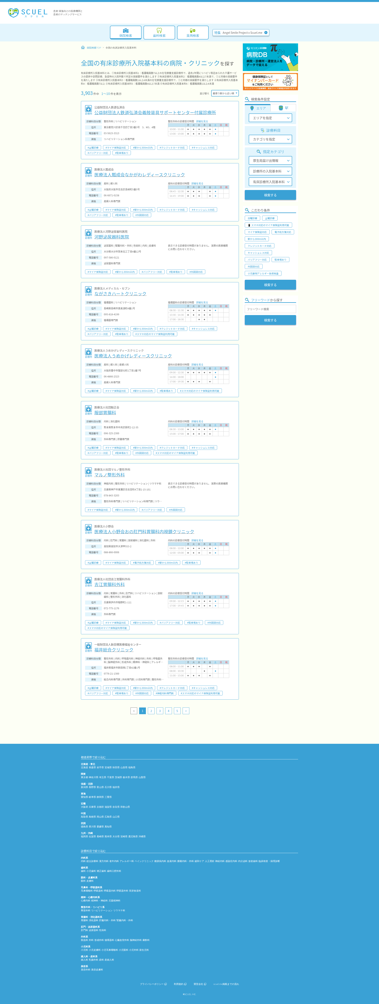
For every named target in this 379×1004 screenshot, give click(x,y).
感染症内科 (231, 861)
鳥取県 (84, 817)
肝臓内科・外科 (107, 920)
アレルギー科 (127, 861)
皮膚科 (90, 881)
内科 (83, 861)
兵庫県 (92, 807)
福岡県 (84, 836)
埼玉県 (102, 777)
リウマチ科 (119, 910)
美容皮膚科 (97, 969)
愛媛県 (100, 826)
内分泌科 (243, 861)
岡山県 (100, 817)
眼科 (83, 881)
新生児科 (144, 950)
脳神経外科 (136, 940)
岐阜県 (92, 797)
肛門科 (84, 930)
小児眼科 (123, 950)
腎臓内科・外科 (124, 920)
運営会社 (198, 984)
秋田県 (116, 767)
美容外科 (85, 969)
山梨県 (142, 777)
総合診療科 (92, 861)
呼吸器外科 (122, 891)
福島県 (131, 767)
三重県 (108, 797)
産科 (101, 960)
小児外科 (134, 950)
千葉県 (110, 777)
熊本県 (108, 836)
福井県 (116, 787)
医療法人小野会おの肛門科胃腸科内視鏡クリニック (144, 531)
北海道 (84, 767)
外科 (91, 940)
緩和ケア (199, 861)
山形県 (124, 767)
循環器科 (109, 940)
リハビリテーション (102, 910)
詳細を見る (202, 121)
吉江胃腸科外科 (109, 584)
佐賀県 (92, 836)
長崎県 (100, 836)
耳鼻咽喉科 (87, 891)
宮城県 (108, 767)
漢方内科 (104, 861)
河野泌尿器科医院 (111, 236)
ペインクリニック (144, 861)
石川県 (108, 787)
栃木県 (126, 777)
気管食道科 (135, 891)
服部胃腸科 (105, 412)
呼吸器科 (98, 891)
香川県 (92, 826)
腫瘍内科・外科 (185, 861)
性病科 (102, 930)
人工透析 (209, 861)
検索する (270, 195)
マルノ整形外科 (109, 474)
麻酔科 (146, 940)
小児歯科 (91, 871)
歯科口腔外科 (114, 871)
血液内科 (171, 861)
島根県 (92, 817)
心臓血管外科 (122, 940)
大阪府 (84, 807)
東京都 (84, 777)
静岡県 (100, 797)
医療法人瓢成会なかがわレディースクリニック (139, 174)
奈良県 (116, 807)
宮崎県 (124, 836)
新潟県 (84, 787)
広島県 (108, 817)
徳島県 (84, 826)
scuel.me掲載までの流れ (226, 984)
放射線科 (253, 861)
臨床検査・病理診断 (269, 861)
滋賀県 (108, 807)
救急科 (84, 940)
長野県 (92, 787)
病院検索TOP (94, 48)
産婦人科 (109, 960)
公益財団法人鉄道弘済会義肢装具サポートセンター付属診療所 (155, 112)
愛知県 (84, 797)
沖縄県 (142, 836)
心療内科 (85, 900)
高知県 (108, 826)
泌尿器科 (93, 930)
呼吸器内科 (110, 891)
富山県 (100, 787)
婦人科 (84, 960)
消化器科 (93, 920)
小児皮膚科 (95, 950)
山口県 (116, 817)
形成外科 (99, 940)
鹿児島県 (133, 836)
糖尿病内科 (160, 861)
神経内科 (220, 861)
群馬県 (134, 777)
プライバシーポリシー (152, 984)
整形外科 (85, 910)
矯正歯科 (101, 871)
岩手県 (100, 767)
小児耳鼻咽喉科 (109, 950)
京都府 (100, 807)
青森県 (92, 767)
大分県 (116, 836)
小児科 (84, 950)
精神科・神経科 (99, 900)
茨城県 (118, 777)
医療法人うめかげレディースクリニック (133, 355)
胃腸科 (84, 920)
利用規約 (178, 984)
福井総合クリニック (113, 649)
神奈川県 (93, 777)
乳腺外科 (93, 960)
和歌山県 (125, 807)
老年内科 (114, 861)
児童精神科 (114, 900)
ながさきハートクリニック (120, 293)
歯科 (83, 871)
